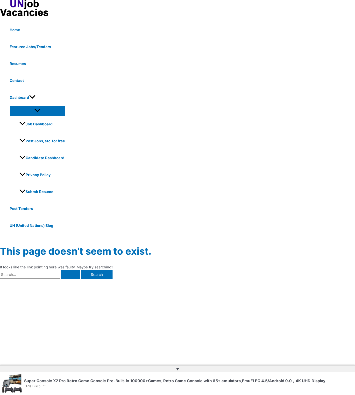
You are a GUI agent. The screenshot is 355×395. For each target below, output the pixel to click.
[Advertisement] (75, 315)
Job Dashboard (39, 124)
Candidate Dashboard (45, 158)
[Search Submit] (70, 274)
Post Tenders (21, 208)
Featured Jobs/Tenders (30, 46)
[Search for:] (40, 274)
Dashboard (19, 97)
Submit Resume (39, 191)
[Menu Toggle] (37, 110)
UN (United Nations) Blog (31, 225)
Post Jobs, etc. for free (45, 141)
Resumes (18, 63)
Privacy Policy (38, 174)
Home (15, 30)
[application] (32, 97)
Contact (17, 80)
